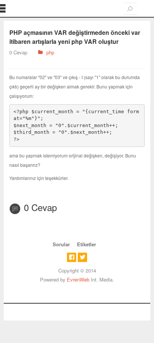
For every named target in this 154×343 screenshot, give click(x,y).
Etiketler (86, 244)
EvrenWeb (78, 279)
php (50, 52)
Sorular (61, 244)
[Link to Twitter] (82, 257)
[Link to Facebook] (71, 257)
